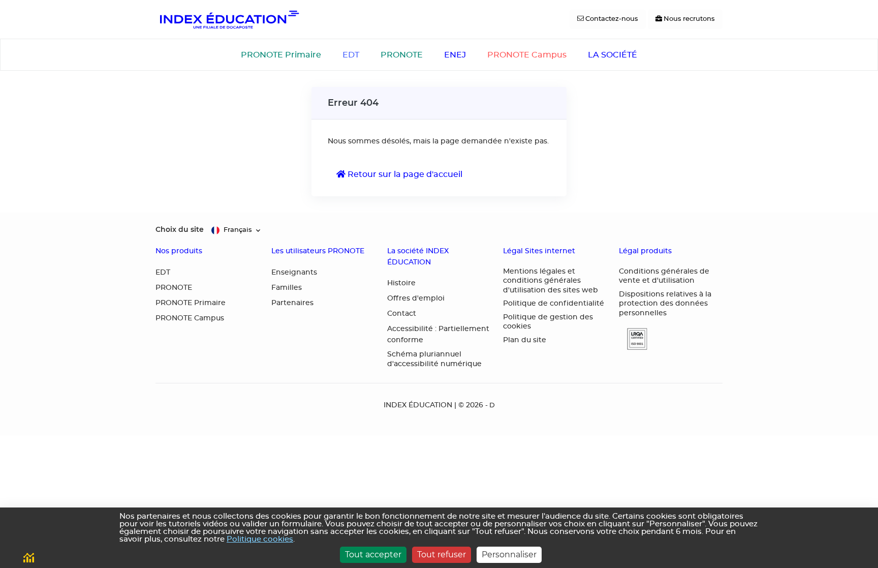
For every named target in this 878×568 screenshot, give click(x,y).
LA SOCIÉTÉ (612, 55)
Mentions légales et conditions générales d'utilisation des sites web (550, 281)
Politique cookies (260, 539)
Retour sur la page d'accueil (404, 174)
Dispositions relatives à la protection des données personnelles (665, 304)
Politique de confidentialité (553, 303)
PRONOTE (402, 55)
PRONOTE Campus (527, 55)
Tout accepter (373, 554)
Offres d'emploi (416, 298)
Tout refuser (441, 554)
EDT (350, 55)
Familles (286, 287)
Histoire (401, 283)
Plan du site (524, 340)
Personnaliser (509, 554)
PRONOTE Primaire (281, 55)
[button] (633, 339)
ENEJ (455, 55)
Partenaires (292, 303)
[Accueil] (228, 19)
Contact (401, 313)
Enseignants (294, 272)
